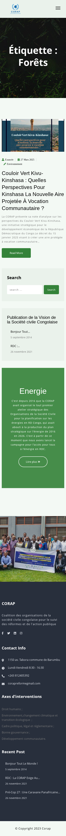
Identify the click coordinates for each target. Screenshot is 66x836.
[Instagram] (21, 633)
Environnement (14, 164)
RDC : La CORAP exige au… (22, 778)
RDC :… (15, 346)
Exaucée (9, 159)
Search (14, 277)
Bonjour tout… (20, 332)
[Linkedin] (15, 633)
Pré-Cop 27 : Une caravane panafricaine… (32, 792)
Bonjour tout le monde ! (21, 763)
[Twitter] (8, 633)
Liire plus (31, 461)
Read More (16, 253)
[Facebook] (3, 633)
